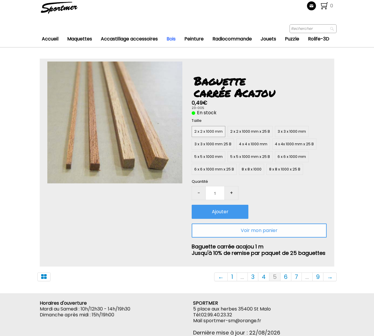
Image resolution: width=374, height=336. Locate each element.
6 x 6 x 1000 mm (292, 156)
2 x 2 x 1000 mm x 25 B (250, 131)
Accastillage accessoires (129, 38)
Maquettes (79, 38)
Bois (171, 38)
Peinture (194, 38)
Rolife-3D (318, 38)
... (242, 277)
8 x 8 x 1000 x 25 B (284, 169)
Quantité (200, 181)
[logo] (78, 10)
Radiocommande (232, 38)
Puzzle (292, 38)
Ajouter (220, 211)
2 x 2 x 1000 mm (208, 131)
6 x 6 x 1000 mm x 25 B (214, 169)
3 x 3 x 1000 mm (292, 131)
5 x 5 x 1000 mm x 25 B (250, 156)
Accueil (50, 38)
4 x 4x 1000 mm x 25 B (294, 143)
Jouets (268, 38)
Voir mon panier (259, 230)
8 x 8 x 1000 (252, 169)
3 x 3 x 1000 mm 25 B (212, 143)
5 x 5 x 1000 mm (208, 156)
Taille (197, 120)
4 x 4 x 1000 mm (253, 143)
